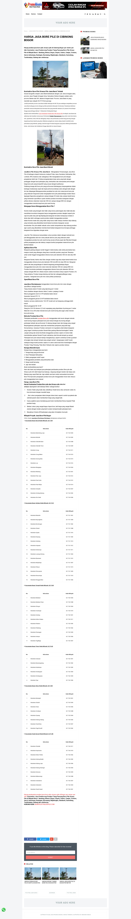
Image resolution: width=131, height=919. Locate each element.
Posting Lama (71, 893)
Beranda (52, 893)
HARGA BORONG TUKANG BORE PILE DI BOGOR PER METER (49, 883)
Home (25, 31)
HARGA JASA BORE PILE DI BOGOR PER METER (67, 882)
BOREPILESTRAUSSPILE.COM (44, 804)
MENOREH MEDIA (86, 914)
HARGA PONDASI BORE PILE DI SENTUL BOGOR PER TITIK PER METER (32, 883)
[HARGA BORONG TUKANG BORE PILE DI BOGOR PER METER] (50, 873)
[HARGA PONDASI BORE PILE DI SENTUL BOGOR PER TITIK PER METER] (33, 873)
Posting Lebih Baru (31, 893)
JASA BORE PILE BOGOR (36, 31)
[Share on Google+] (51, 839)
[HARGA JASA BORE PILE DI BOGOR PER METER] (68, 873)
